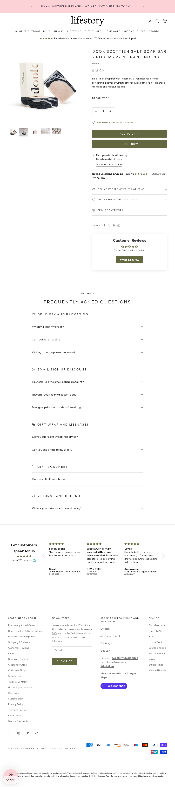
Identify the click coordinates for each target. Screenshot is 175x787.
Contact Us (14, 675)
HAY (151, 636)
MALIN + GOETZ (158, 653)
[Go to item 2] (24, 132)
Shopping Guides (18, 659)
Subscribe (64, 661)
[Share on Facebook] (104, 225)
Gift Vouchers (135, 31)
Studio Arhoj (156, 664)
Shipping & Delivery (19, 642)
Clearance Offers (17, 664)
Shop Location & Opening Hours (26, 630)
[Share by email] (118, 225)
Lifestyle (74, 31)
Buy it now (129, 144)
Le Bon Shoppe (157, 647)
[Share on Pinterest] (113, 225)
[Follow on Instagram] (19, 733)
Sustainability (15, 698)
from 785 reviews (21, 560)
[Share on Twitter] (109, 225)
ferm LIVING (156, 630)
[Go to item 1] (13, 132)
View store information (109, 164)
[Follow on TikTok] (36, 733)
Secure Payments (18, 721)
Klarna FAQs (14, 715)
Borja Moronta (157, 625)
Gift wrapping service (20, 687)
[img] (24, 556)
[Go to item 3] (35, 132)
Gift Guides (93, 31)
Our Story (13, 693)
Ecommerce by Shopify (60, 748)
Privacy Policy (15, 704)
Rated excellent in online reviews (72, 38)
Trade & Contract (17, 681)
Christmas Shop (17, 670)
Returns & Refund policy (21, 636)
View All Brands (157, 670)
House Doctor (156, 642)
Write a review (129, 259)
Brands (154, 31)
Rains (152, 659)
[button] (44, 555)
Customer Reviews (18, 647)
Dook (96, 63)
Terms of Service (17, 709)
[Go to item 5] (57, 130)
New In (59, 31)
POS (35, 748)
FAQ (54, 633)
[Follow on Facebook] (10, 733)
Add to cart (130, 133)
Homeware (113, 31)
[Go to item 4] (46, 130)
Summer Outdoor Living (33, 31)
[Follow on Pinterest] (27, 733)
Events (12, 653)
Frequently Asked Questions (23, 625)
